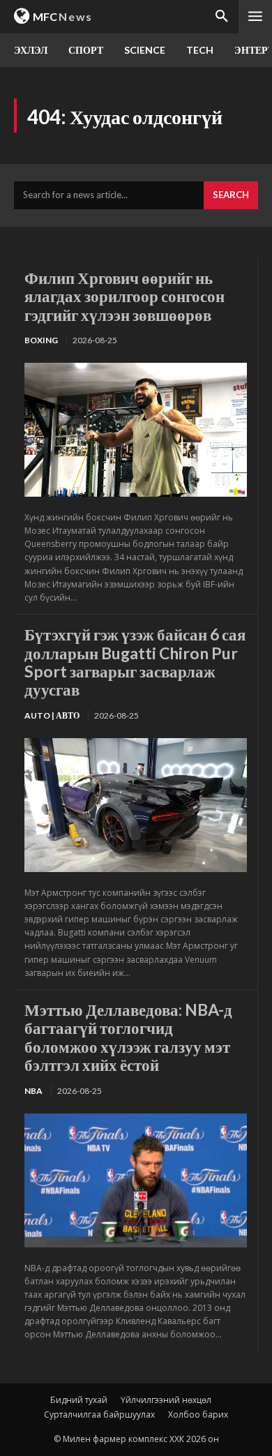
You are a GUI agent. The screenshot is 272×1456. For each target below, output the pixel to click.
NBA (33, 1091)
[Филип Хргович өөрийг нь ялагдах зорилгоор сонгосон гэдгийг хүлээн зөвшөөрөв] (135, 429)
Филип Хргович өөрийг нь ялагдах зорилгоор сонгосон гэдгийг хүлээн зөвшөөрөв (124, 296)
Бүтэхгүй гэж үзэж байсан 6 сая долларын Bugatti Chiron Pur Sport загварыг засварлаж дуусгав (134, 661)
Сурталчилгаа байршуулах (99, 1414)
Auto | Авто (52, 715)
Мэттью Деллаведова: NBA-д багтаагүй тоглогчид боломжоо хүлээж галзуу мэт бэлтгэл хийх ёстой (128, 1037)
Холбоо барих (198, 1414)
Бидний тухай (78, 1400)
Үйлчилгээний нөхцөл (166, 1400)
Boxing (41, 340)
